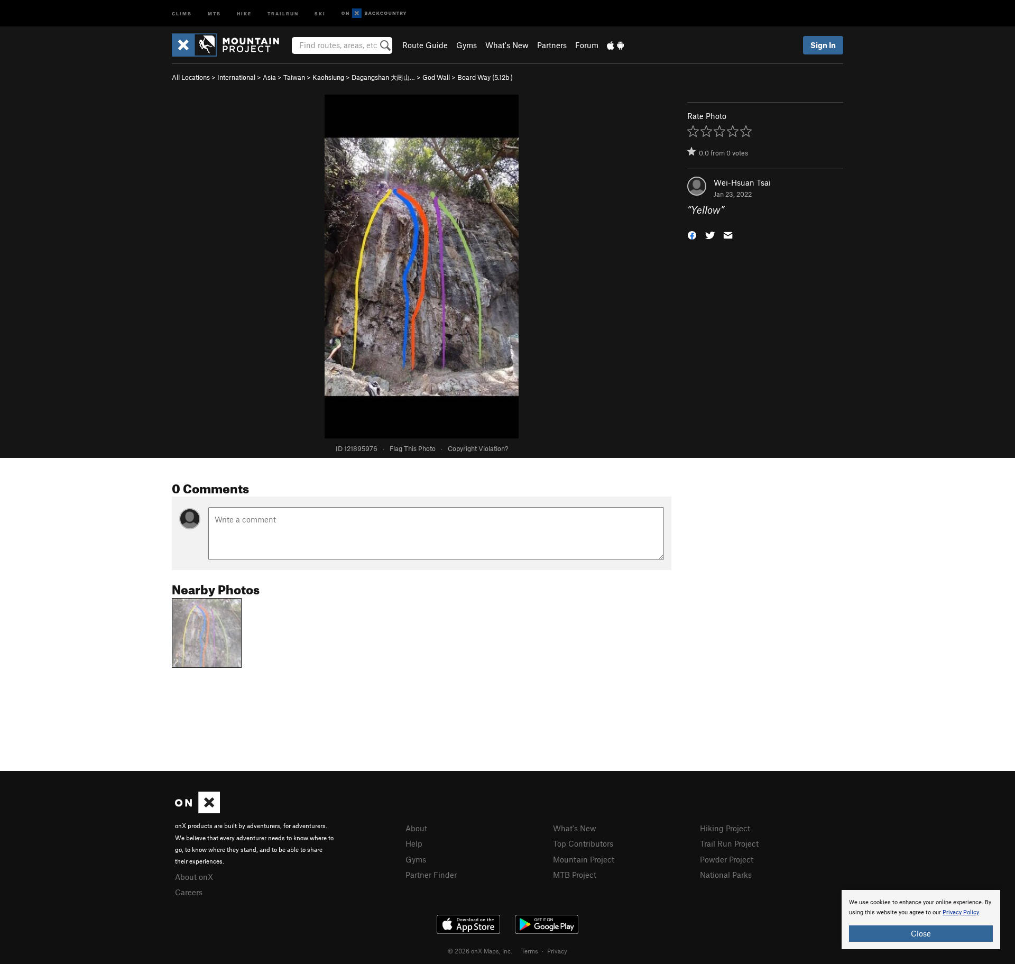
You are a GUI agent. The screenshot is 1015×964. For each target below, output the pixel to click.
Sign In (823, 45)
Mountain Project (583, 859)
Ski (320, 13)
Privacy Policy (961, 912)
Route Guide (425, 45)
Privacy (557, 950)
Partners (552, 45)
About (416, 828)
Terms (529, 950)
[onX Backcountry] (374, 13)
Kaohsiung (328, 77)
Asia (269, 77)
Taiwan (294, 77)
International (236, 77)
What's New (507, 45)
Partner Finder (431, 874)
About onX (194, 877)
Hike (244, 13)
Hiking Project (725, 828)
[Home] (231, 45)
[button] (692, 234)
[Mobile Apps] (615, 45)
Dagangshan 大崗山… (383, 77)
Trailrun (283, 13)
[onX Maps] (197, 810)
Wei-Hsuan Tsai (742, 182)
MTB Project (574, 874)
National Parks (726, 874)
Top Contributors (583, 843)
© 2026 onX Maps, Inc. (480, 950)
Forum (586, 45)
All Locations (191, 77)
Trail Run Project (729, 843)
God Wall (436, 77)
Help (413, 843)
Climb (182, 13)
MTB (214, 13)
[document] (921, 919)
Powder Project (726, 859)
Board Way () (485, 77)
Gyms (466, 45)
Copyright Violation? (478, 448)
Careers (188, 892)
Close (921, 933)
